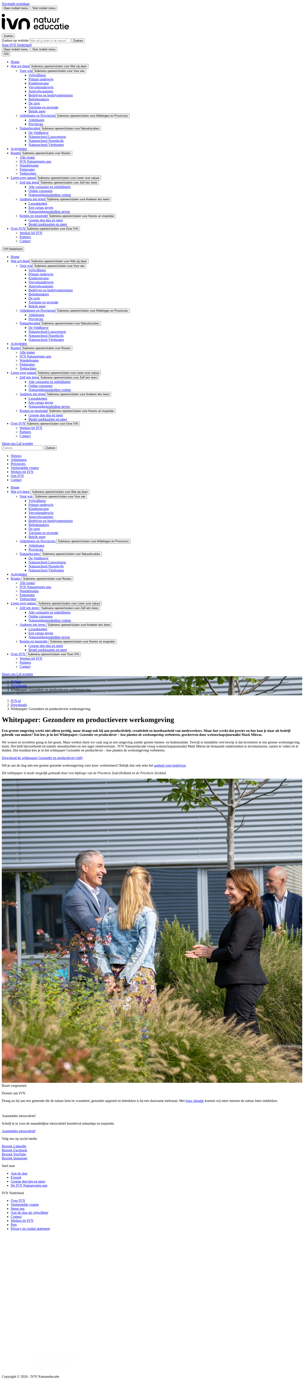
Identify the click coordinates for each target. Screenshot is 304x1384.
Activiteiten (19, 149)
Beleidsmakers (38, 99)
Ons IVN (17, 476)
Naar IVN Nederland (17, 45)
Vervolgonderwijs (40, 87)
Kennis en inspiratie (33, 216)
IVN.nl (16, 682)
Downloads (19, 686)
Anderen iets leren (32, 199)
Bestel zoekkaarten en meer (47, 224)
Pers (14, 1224)
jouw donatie (195, 1101)
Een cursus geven (40, 207)
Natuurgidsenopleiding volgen (49, 195)
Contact (25, 241)
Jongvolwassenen (40, 91)
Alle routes (27, 157)
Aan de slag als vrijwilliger (29, 1212)
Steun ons (9, 443)
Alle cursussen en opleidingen (49, 187)
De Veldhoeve (38, 133)
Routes (15, 153)
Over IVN (18, 228)
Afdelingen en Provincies (37, 115)
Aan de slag (19, 1173)
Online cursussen (40, 191)
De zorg (34, 103)
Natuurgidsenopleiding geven (49, 211)
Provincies (35, 124)
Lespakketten (37, 203)
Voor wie (26, 71)
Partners (25, 237)
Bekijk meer (37, 111)
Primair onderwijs (40, 79)
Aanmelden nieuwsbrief (18, 1131)
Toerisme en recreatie (43, 107)
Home (15, 62)
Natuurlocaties (30, 128)
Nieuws (16, 456)
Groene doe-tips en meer (45, 220)
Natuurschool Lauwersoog (47, 137)
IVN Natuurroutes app (35, 161)
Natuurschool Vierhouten (46, 145)
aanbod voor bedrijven (170, 765)
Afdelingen (36, 120)
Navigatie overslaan (16, 4)
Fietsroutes (27, 169)
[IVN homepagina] (37, 31)
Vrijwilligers (37, 75)
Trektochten (28, 173)
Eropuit (16, 1177)
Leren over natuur (23, 178)
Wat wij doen (20, 66)
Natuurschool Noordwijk (46, 141)
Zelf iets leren (29, 182)
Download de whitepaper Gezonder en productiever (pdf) (42, 758)
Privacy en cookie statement (30, 1228)
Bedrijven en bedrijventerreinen (50, 95)
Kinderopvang (38, 83)
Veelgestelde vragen (25, 468)
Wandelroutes (29, 165)
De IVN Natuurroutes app (29, 1185)
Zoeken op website (15, 40)
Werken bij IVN (31, 233)
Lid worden (24, 443)
